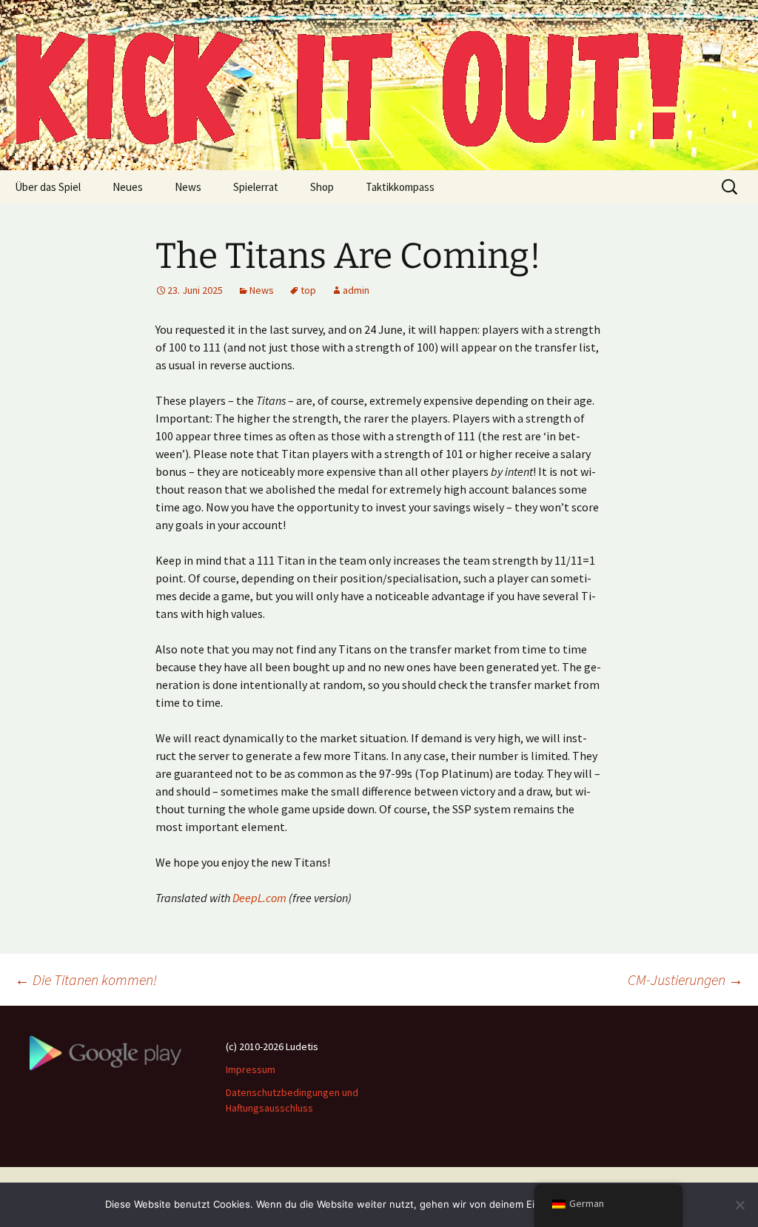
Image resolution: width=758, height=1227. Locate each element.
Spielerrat (255, 187)
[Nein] (739, 1204)
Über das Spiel (48, 187)
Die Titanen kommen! (86, 979)
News (188, 187)
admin (356, 290)
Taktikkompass (400, 187)
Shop (322, 187)
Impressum (250, 1069)
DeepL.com (259, 897)
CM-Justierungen (685, 979)
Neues (128, 187)
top (308, 290)
